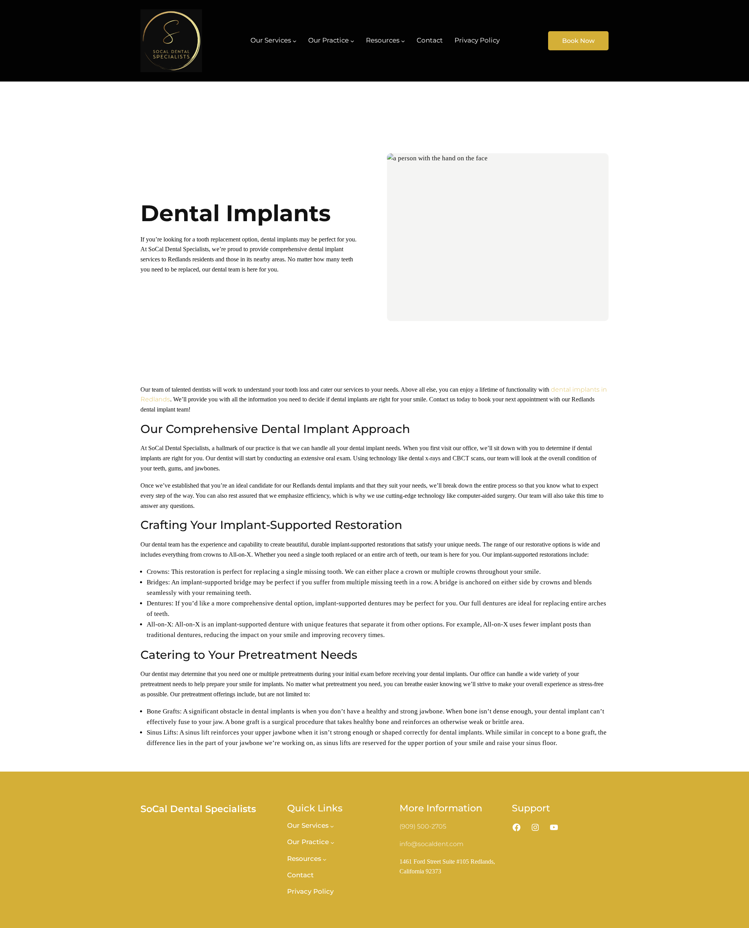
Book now (578, 40)
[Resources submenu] (403, 41)
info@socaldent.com (431, 844)
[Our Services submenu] (294, 41)
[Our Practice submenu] (352, 41)
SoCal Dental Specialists (198, 808)
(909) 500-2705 (422, 826)
